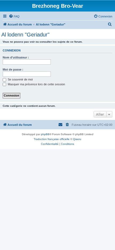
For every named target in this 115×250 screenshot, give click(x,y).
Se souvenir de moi (20, 79)
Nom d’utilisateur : (16, 57)
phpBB (45, 134)
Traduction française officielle (52, 139)
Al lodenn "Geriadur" (25, 35)
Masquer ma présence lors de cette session (36, 84)
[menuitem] (14, 16)
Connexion (12, 50)
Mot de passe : (13, 69)
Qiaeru (77, 139)
